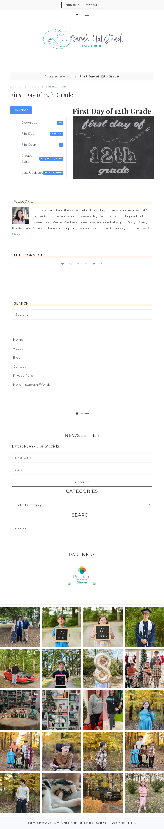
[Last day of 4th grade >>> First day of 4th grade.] (61, 627)
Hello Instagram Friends (31, 384)
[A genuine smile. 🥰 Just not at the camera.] (103, 751)
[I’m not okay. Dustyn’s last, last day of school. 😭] (61, 668)
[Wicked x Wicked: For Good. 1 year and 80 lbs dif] (103, 710)
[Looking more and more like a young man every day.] (61, 751)
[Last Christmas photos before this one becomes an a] (20, 793)
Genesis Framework (97, 823)
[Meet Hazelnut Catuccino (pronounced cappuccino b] (61, 793)
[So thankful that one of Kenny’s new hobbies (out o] (103, 793)
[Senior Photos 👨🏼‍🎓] (20, 668)
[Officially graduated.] (20, 627)
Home (72, 76)
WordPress (119, 823)
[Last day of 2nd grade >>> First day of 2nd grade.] (103, 627)
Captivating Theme (66, 823)
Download (20, 110)
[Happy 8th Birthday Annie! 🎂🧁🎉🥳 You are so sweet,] (103, 668)
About (18, 348)
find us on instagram (82, 5)
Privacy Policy (24, 375)
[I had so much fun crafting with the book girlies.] (20, 710)
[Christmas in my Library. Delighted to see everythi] (61, 710)
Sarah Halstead (82, 39)
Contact (19, 366)
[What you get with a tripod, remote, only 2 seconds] (20, 751)
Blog (16, 357)
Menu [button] (85, 15)
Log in (132, 823)
